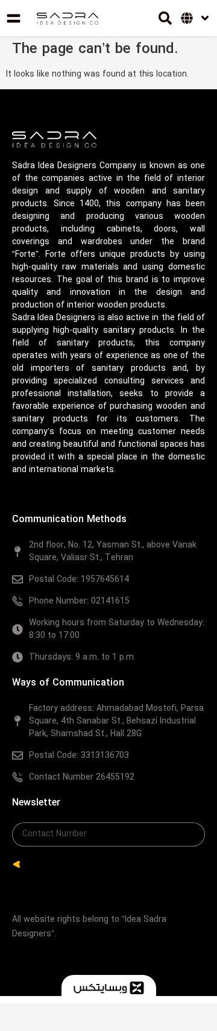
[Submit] (16, 865)
